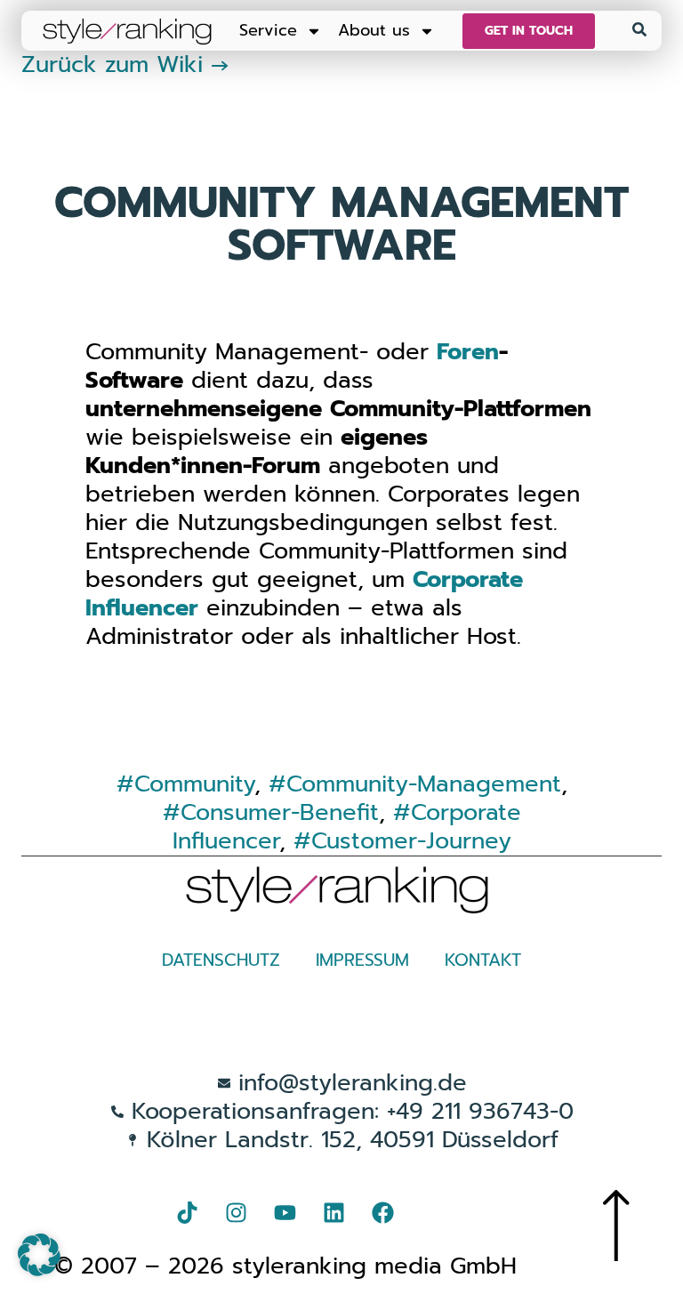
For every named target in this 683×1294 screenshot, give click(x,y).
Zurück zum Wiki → (125, 64)
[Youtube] (285, 1212)
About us (374, 30)
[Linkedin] (334, 1212)
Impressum (362, 960)
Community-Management (423, 784)
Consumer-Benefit (280, 812)
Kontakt (483, 960)
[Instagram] (236, 1212)
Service (268, 30)
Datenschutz (221, 960)
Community (194, 784)
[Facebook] (383, 1212)
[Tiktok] (187, 1212)
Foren (468, 351)
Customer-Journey (411, 841)
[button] (39, 1255)
